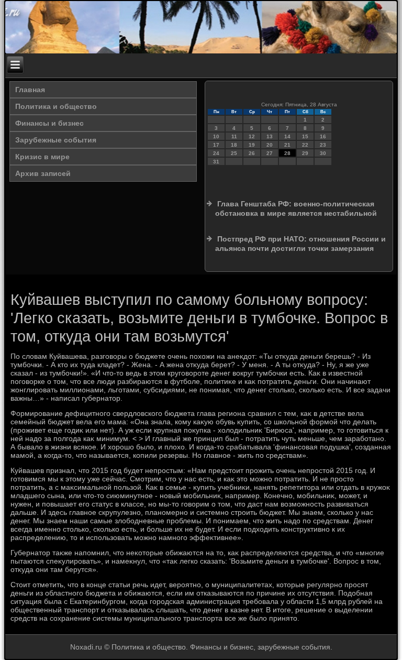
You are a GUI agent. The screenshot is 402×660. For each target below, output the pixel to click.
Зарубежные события (55, 140)
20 (269, 145)
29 (305, 153)
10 (216, 136)
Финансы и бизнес (49, 123)
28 (287, 153)
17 (216, 145)
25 (234, 153)
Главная (30, 89)
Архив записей (43, 173)
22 (305, 145)
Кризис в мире (42, 156)
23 (323, 145)
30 (323, 153)
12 (252, 136)
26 (252, 153)
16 (323, 136)
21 (287, 145)
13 (269, 136)
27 (269, 153)
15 (305, 136)
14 (287, 136)
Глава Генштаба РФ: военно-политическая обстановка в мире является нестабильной (296, 208)
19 (252, 145)
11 (234, 136)
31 (216, 161)
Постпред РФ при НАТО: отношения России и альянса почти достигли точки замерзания (300, 243)
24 (216, 153)
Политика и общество (56, 106)
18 (234, 145)
